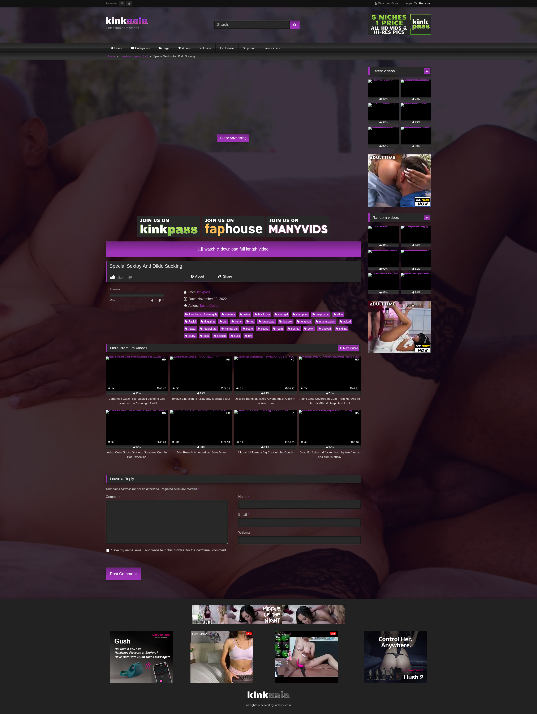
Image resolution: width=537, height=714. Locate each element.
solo (206, 335)
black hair (264, 314)
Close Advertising (233, 138)
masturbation (327, 321)
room (280, 328)
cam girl (283, 314)
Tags (166, 48)
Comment (113, 497)
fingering (209, 321)
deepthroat (322, 314)
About (199, 276)
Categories (142, 48)
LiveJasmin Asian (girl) (134, 56)
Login (408, 3)
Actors (186, 48)
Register (424, 3)
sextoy (295, 328)
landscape (268, 321)
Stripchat (249, 48)
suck (237, 335)
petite (249, 328)
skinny (343, 328)
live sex (287, 321)
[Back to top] (524, 701)
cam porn (302, 314)
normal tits (231, 328)
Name (243, 497)
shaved (326, 328)
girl (225, 321)
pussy (264, 328)
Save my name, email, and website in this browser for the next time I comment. (169, 550)
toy (250, 335)
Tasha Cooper (209, 305)
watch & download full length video (235, 249)
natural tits (210, 328)
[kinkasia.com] (127, 21)
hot (252, 321)
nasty (192, 328)
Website (244, 532)
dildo (340, 314)
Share (227, 276)
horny (238, 321)
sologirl (221, 335)
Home (118, 48)
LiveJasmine (272, 48)
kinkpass (205, 48)
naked (347, 321)
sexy (311, 328)
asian (246, 314)
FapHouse (227, 48)
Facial (192, 321)
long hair (306, 321)
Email (243, 514)
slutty (192, 335)
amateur (230, 314)
